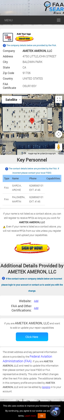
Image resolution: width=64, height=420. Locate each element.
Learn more (30, 415)
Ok (41, 415)
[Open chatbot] (55, 411)
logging (46, 387)
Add (36, 301)
